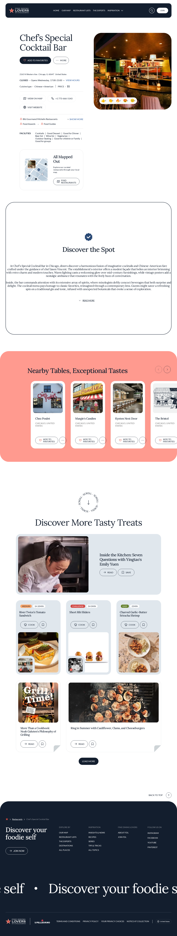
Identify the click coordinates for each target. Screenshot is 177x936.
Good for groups (43, 141)
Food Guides (50, 124)
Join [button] (162, 10)
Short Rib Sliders (79, 612)
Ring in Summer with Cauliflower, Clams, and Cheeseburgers (108, 728)
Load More (88, 761)
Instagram (153, 833)
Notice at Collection (138, 921)
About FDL (123, 833)
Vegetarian (62, 136)
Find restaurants (68, 181)
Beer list (39, 136)
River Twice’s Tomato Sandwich (32, 614)
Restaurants (17, 819)
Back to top (156, 795)
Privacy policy (90, 921)
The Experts (99, 10)
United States (165, 921)
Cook (31, 624)
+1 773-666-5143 (63, 98)
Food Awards (29, 124)
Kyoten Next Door (126, 418)
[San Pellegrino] (42, 922)
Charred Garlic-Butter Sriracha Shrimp (133, 614)
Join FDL (122, 837)
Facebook (153, 838)
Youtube (152, 843)
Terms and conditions (68, 921)
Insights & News (96, 833)
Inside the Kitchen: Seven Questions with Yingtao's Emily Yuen (121, 559)
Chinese (38, 86)
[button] (152, 10)
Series (91, 841)
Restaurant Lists (81, 10)
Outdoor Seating (43, 138)
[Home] (19, 9)
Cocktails (39, 133)
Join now (18, 850)
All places (64, 850)
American (48, 86)
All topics (93, 850)
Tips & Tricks (94, 846)
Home (56, 10)
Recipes (92, 837)
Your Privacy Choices (112, 921)
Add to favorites (38, 60)
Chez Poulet (42, 418)
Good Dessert (53, 133)
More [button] (63, 60)
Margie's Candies (85, 418)
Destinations (66, 846)
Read (110, 572)
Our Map (66, 10)
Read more (89, 300)
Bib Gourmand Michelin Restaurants (40, 119)
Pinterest (153, 847)
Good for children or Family (67, 138)
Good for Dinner (71, 133)
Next (167, 369)
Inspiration (114, 10)
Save (128, 572)
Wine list (50, 136)
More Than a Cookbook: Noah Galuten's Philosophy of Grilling (38, 731)
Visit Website (35, 107)
